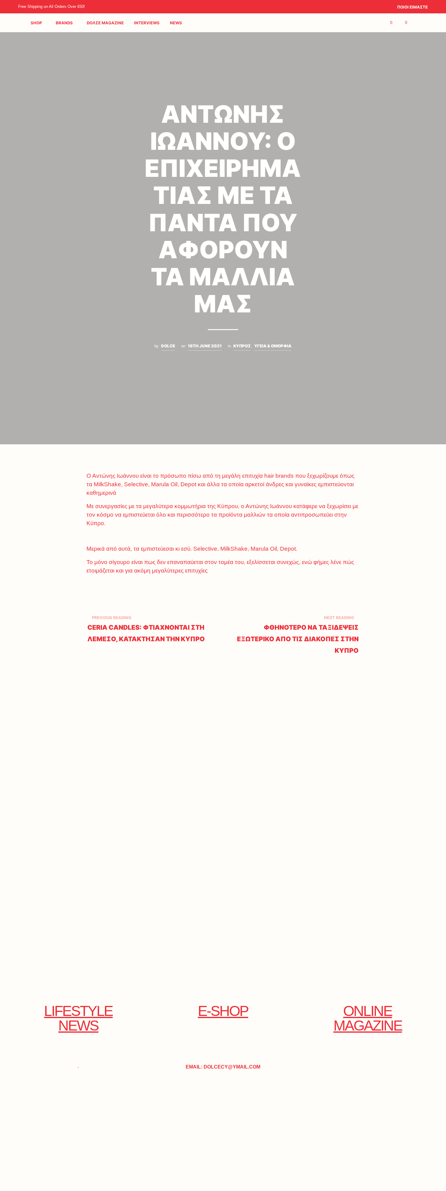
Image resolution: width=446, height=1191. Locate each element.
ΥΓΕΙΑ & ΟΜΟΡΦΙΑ (272, 345)
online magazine (367, 1018)
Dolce (168, 345)
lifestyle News (78, 1018)
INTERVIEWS (147, 22)
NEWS (176, 22)
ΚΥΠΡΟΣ (242, 345)
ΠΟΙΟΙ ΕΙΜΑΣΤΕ (412, 7)
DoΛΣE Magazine (105, 22)
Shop (36, 22)
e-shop (223, 1011)
